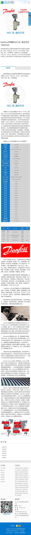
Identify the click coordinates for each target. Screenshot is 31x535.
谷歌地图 (2, 477)
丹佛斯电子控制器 (23, 472)
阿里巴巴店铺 (19, 526)
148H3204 (4, 455)
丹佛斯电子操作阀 (19, 474)
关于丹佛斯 (3, 468)
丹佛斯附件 (19, 495)
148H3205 (4, 453)
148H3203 (4, 447)
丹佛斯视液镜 (21, 479)
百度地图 (2, 475)
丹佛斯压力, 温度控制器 (22, 470)
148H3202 (4, 449)
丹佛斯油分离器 (18, 487)
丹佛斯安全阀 (23, 491)
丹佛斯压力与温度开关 (23, 476)
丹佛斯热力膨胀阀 (19, 468)
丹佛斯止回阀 (21, 481)
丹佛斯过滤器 (25, 487)
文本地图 (2, 481)
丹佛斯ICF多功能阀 (19, 477)
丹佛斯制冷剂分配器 (23, 485)
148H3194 (4, 457)
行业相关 (2, 472)
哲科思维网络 (22, 532)
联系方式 (2, 470)
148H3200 (4, 451)
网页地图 (2, 479)
